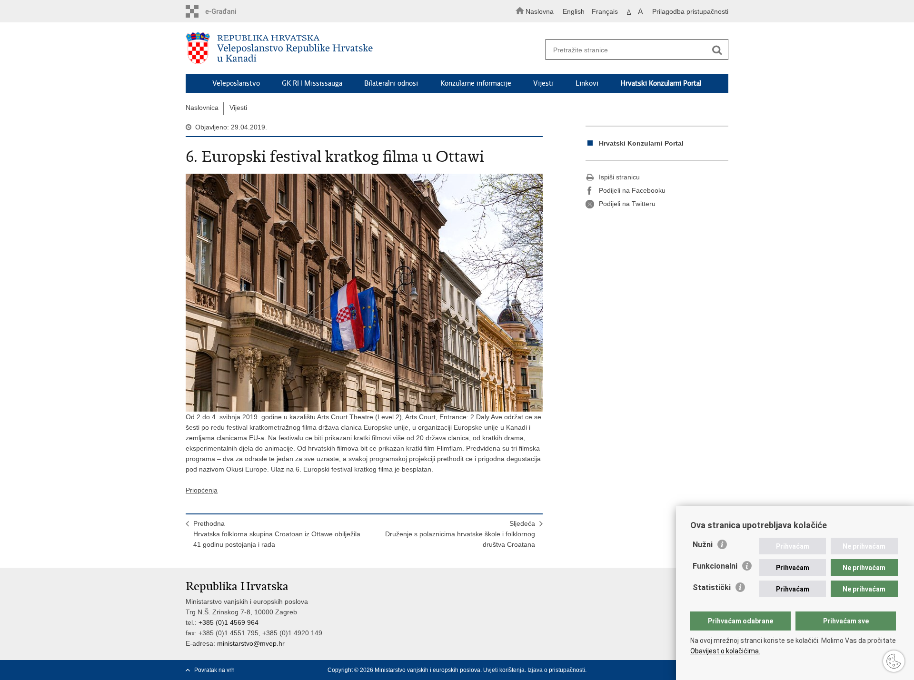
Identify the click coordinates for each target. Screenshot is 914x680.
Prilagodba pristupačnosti (690, 11)
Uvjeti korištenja (504, 670)
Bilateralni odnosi (391, 83)
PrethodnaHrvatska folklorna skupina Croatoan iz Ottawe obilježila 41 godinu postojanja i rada (276, 534)
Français (605, 11)
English (574, 11)
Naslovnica (202, 107)
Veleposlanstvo (236, 83)
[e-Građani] (226, 11)
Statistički (712, 587)
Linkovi (587, 83)
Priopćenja (202, 490)
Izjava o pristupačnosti (556, 670)
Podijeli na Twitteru (627, 203)
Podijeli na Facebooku (632, 190)
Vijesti (543, 83)
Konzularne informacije (475, 83)
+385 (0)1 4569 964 (228, 622)
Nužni (703, 544)
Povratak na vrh (214, 670)
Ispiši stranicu (619, 177)
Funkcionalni (715, 566)
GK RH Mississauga (312, 83)
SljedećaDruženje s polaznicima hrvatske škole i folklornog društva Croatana (460, 534)
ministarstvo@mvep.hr (251, 643)
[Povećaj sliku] (364, 293)
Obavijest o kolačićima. (725, 651)
